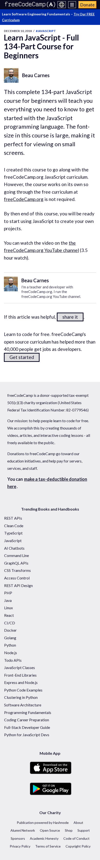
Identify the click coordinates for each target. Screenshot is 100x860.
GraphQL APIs (16, 563)
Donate (87, 4)
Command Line (16, 555)
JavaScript (13, 540)
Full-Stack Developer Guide (27, 727)
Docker (10, 630)
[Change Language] (62, 4)
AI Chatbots (14, 548)
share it (70, 317)
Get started (21, 357)
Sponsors (18, 838)
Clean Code (13, 525)
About (78, 822)
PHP (8, 592)
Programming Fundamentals (27, 712)
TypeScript (13, 533)
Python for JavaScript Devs (26, 734)
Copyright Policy (78, 846)
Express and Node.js (21, 682)
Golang (10, 637)
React (9, 615)
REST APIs (13, 518)
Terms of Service (48, 846)
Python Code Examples (23, 690)
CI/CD (9, 622)
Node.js (10, 652)
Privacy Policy (20, 846)
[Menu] (72, 4)
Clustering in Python (21, 697)
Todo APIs (13, 660)
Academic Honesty (44, 838)
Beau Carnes (36, 75)
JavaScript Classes (19, 667)
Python (10, 645)
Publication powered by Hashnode (43, 822)
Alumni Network (22, 830)
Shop (69, 830)
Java (8, 600)
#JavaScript (46, 31)
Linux (8, 607)
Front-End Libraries (20, 675)
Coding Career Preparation (26, 719)
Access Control (17, 578)
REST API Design (18, 585)
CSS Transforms (17, 570)
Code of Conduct (76, 838)
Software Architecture (22, 705)
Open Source (50, 830)
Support (83, 830)
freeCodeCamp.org (23, 199)
